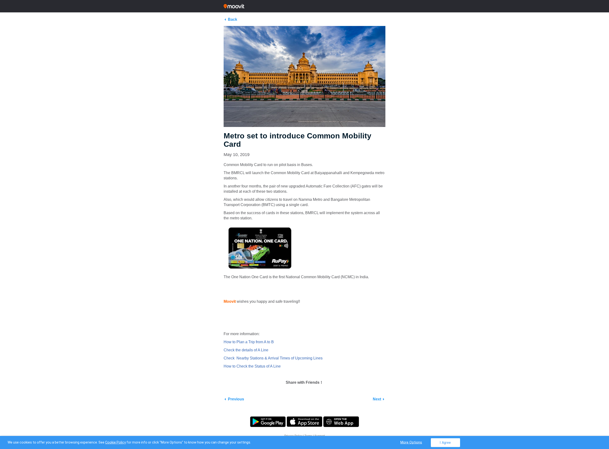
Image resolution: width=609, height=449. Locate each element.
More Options (411, 442)
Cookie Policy (115, 442)
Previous (236, 399)
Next (377, 399)
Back (232, 19)
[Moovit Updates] (304, 6)
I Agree (445, 442)
